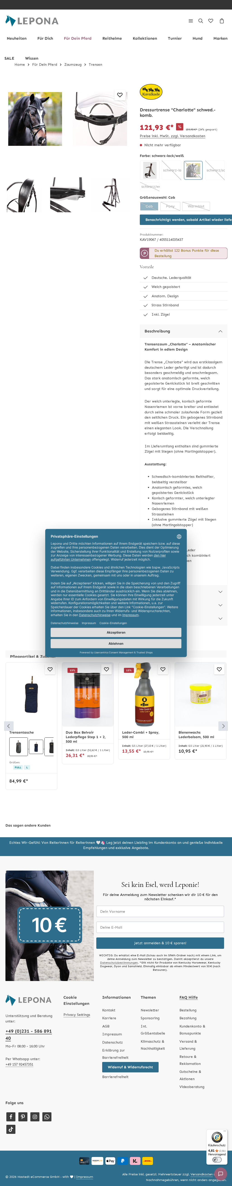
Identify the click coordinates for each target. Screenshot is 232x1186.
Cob (152, 207)
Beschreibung (157, 331)
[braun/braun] (150, 170)
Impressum (112, 1034)
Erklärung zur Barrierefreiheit (115, 1053)
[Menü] (190, 20)
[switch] (217, 1159)
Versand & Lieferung (188, 1045)
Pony (173, 207)
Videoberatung (191, 1087)
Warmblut (199, 207)
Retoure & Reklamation (190, 1060)
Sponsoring (150, 1018)
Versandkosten (202, 1174)
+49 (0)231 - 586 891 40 (28, 1034)
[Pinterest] (22, 1116)
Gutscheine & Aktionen (190, 1075)
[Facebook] (10, 1116)
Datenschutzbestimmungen (119, 962)
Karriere (109, 1018)
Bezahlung (187, 1018)
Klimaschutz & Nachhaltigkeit (153, 1045)
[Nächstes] (223, 726)
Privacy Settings (76, 1015)
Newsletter (150, 1010)
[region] (67, 155)
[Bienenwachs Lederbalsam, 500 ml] (200, 694)
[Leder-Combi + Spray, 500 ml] (144, 694)
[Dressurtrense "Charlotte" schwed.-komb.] (35, 119)
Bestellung (187, 1010)
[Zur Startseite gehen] (31, 21)
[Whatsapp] (46, 1116)
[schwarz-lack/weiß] (193, 170)
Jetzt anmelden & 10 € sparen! (160, 943)
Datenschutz (112, 1042)
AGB (105, 1026)
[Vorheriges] (9, 726)
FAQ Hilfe (188, 997)
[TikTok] (10, 1129)
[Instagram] (34, 1116)
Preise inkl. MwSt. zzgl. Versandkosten (172, 136)
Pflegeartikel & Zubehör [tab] (33, 656)
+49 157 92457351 (19, 1064)
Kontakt (108, 1010)
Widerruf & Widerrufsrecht (130, 1067)
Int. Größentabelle (153, 1029)
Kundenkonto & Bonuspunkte (192, 1029)
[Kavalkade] (151, 92)
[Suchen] (200, 20)
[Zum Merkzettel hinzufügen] (119, 95)
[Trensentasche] (31, 694)
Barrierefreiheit (115, 1077)
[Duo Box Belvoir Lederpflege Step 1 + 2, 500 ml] (88, 694)
